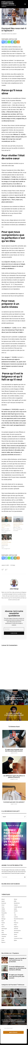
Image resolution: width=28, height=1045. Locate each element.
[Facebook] (3, 42)
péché (3, 926)
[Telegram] (12, 42)
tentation (4, 936)
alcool (3, 899)
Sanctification (17, 930)
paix (15, 920)
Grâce (3, 914)
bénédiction (17, 903)
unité (3, 938)
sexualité (16, 932)
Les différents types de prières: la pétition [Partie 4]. (14, 776)
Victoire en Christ (18, 938)
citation (16, 905)
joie (15, 914)
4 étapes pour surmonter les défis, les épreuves (6, 542)
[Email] (15, 42)
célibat (3, 909)
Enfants (3, 911)
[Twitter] (6, 42)
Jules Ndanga (14, 589)
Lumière (16, 916)
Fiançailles (4, 913)
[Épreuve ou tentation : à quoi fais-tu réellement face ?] (7, 519)
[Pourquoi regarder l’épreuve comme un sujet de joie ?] (18, 519)
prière (15, 924)
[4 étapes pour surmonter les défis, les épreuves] (7, 537)
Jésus (3, 916)
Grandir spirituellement (9, 33)
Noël (3, 920)
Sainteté (16, 928)
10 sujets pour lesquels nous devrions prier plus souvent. (14, 750)
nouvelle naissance (18, 918)
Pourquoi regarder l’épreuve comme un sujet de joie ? (18, 524)
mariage (3, 918)
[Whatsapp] (9, 42)
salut (3, 930)
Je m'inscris (14, 1032)
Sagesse (16, 926)
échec (3, 940)
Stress (15, 934)
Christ (3, 905)
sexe (3, 932)
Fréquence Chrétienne (8, 3)
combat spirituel (18, 907)
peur (3, 924)
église (15, 940)
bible (15, 901)
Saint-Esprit (4, 928)
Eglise (15, 909)
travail (15, 936)
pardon (3, 922)
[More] (18, 42)
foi (14, 913)
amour (15, 899)
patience (16, 922)
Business (4, 903)
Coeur (3, 907)
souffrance (4, 934)
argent (3, 901)
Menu (25, 4)
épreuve (3, 942)
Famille (15, 911)
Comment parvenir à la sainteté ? (14, 802)
